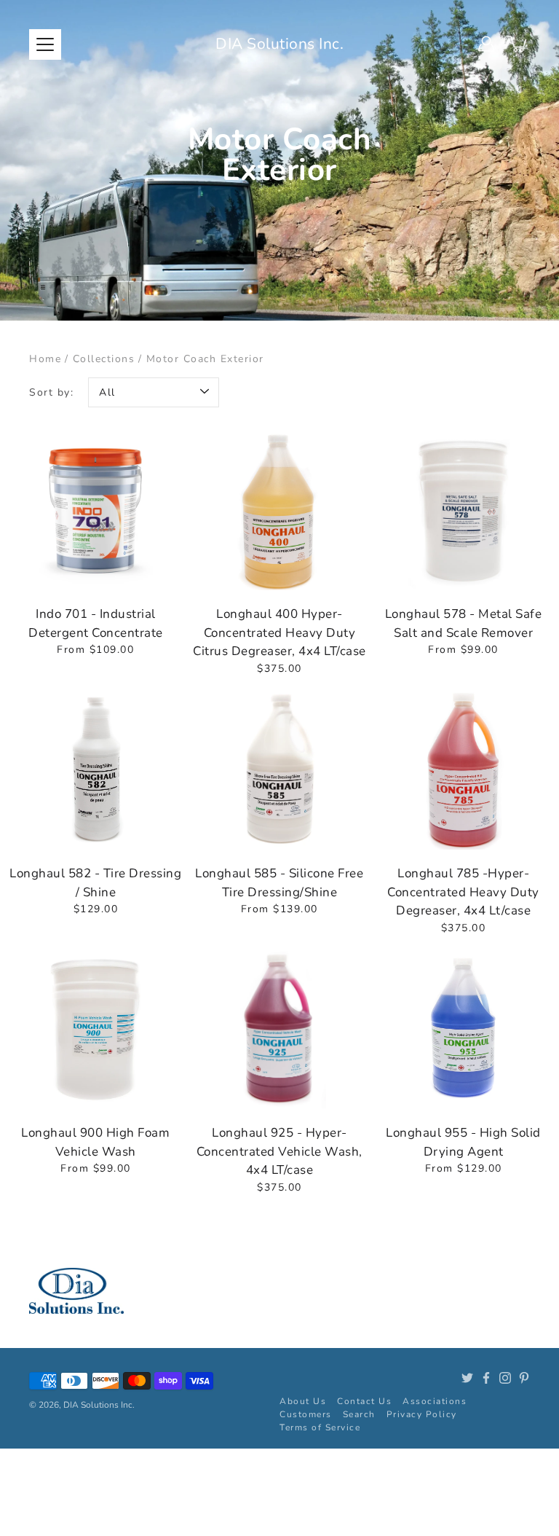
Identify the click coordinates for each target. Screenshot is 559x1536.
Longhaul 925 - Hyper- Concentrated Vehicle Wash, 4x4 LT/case (279, 1151)
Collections (104, 359)
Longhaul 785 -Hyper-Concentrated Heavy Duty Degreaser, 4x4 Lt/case (463, 892)
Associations (435, 1401)
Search (359, 1414)
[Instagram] (505, 1378)
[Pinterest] (524, 1378)
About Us (303, 1401)
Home (45, 359)
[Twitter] (467, 1378)
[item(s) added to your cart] (518, 43)
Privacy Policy (421, 1414)
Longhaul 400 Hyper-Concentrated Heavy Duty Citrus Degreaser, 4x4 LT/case (279, 632)
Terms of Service (320, 1427)
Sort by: (51, 392)
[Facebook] (486, 1378)
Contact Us (364, 1401)
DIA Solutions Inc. (279, 44)
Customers (306, 1414)
